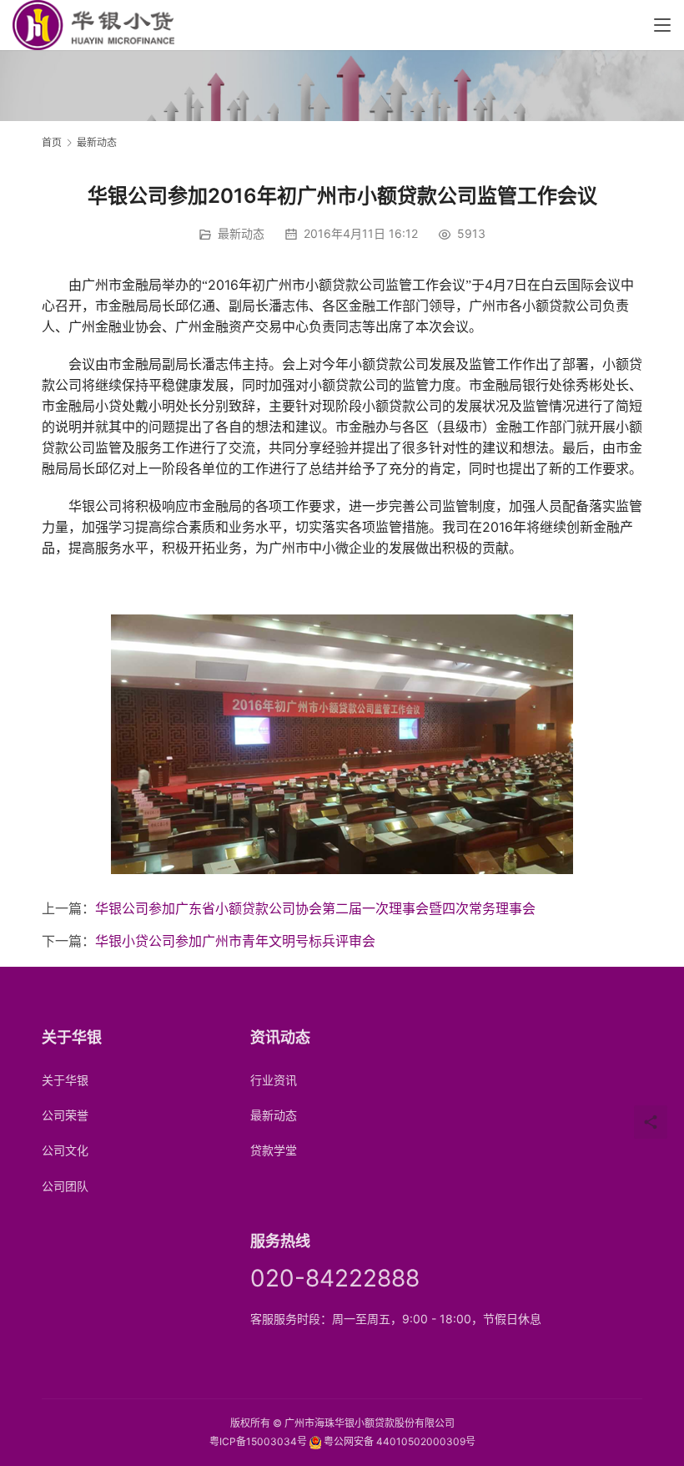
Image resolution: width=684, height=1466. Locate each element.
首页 (52, 142)
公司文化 (65, 1150)
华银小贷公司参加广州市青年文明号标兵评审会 (235, 941)
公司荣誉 (65, 1115)
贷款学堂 (273, 1150)
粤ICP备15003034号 (258, 1441)
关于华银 (65, 1080)
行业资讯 (273, 1080)
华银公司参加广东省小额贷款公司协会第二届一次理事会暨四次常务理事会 (315, 908)
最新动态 (241, 233)
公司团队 (65, 1186)
